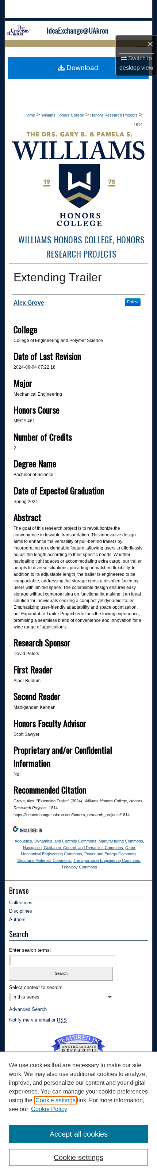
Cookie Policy (49, 1109)
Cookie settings (55, 1100)
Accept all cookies (79, 1134)
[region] (78, 1113)
